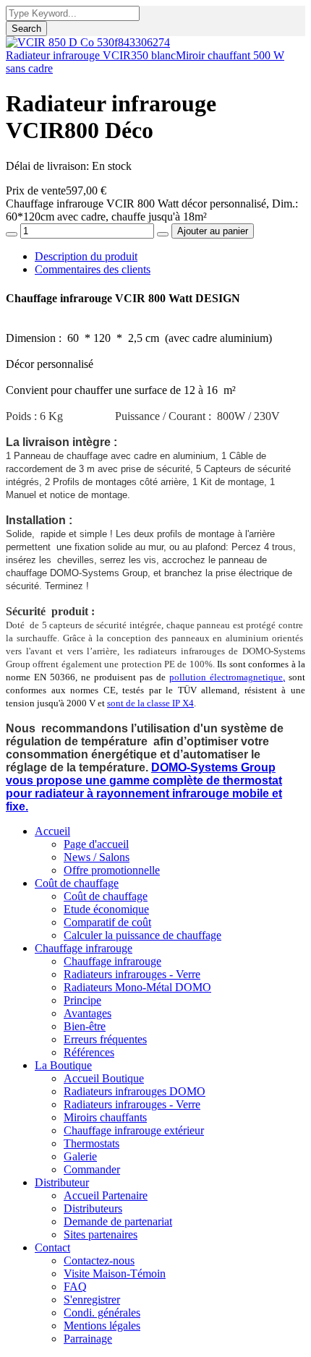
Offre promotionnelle (112, 870)
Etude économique (106, 909)
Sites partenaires (100, 1234)
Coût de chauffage (77, 883)
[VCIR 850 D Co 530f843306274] (88, 42)
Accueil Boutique (104, 1078)
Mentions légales (102, 1325)
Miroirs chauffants (105, 1117)
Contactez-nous (99, 1260)
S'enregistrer (92, 1299)
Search (26, 28)
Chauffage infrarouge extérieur (134, 1130)
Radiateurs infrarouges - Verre (132, 974)
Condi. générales (102, 1312)
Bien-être (85, 1026)
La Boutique (63, 1065)
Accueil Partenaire (106, 1195)
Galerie (80, 1156)
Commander (92, 1169)
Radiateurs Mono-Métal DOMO (137, 987)
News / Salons (96, 857)
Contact (52, 1247)
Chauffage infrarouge (83, 948)
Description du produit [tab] (86, 256)
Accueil (52, 831)
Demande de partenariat (118, 1221)
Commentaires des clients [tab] (92, 269)
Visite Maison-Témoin (115, 1273)
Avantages (87, 1013)
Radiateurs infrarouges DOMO (134, 1091)
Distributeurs (93, 1208)
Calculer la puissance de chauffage (142, 935)
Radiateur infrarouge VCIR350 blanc (91, 55)
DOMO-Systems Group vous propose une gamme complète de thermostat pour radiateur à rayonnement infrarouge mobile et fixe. (144, 787)
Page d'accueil (96, 844)
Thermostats (91, 1143)
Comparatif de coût (107, 922)
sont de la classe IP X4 (150, 703)
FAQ (75, 1286)
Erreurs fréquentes (105, 1039)
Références (89, 1052)
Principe (82, 1000)
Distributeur (62, 1182)
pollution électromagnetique (226, 677)
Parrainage (88, 1338)
